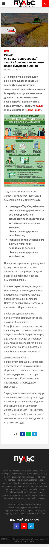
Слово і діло (33, 110)
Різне (6, 51)
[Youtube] (24, 526)
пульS (39, 105)
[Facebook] (16, 526)
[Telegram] (31, 526)
